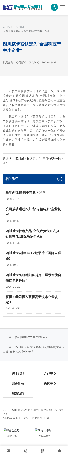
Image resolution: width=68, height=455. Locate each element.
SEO (46, 417)
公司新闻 (19, 26)
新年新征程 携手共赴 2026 (25, 192)
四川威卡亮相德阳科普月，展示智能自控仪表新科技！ (33, 277)
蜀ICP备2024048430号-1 (16, 417)
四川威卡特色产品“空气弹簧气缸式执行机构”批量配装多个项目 (32, 233)
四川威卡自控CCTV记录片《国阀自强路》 (33, 255)
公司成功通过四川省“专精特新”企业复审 (33, 211)
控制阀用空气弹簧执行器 (31, 337)
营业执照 (37, 417)
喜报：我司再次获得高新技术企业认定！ (32, 299)
